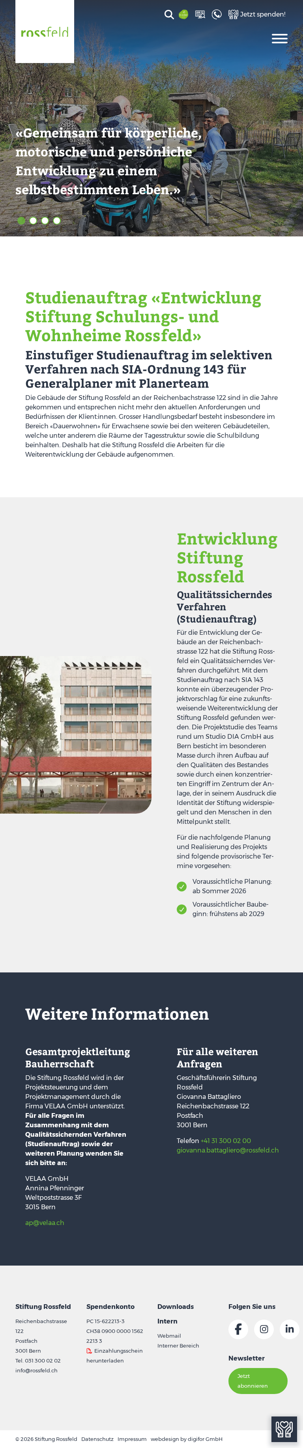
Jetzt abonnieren (253, 1381)
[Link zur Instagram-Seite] (264, 1329)
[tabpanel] (151, 118)
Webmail (169, 1336)
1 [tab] (21, 221)
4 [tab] (57, 221)
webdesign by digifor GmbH (187, 1439)
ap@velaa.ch (44, 1223)
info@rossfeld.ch (36, 1370)
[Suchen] (168, 15)
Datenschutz (97, 1439)
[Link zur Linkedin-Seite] (289, 1329)
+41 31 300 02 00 (226, 1141)
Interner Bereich (178, 1345)
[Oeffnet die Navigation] (280, 38)
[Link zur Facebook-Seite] (238, 1329)
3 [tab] (45, 221)
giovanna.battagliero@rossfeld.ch (228, 1150)
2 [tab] (33, 221)
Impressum (132, 1439)
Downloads (175, 1306)
